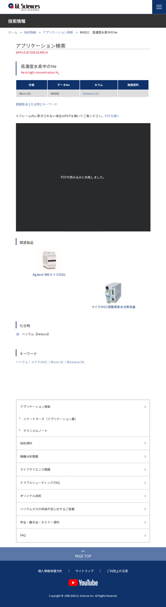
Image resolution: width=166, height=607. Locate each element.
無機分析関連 (29, 456)
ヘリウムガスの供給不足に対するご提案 (47, 509)
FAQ (23, 535)
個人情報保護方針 (50, 571)
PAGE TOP (83, 556)
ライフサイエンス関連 (35, 469)
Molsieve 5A (91, 93)
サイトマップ (84, 571)
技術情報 (30, 32)
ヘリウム (22, 362)
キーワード (50, 104)
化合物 (35, 104)
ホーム (12, 32)
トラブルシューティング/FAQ (40, 482)
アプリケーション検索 (58, 32)
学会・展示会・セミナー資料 (39, 522)
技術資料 (26, 443)
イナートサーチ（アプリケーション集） (50, 419)
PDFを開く (112, 116)
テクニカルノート (35, 430)
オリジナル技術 (30, 496)
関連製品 (22, 104)
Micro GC (57, 362)
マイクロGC (39, 362)
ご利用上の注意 (117, 571)
